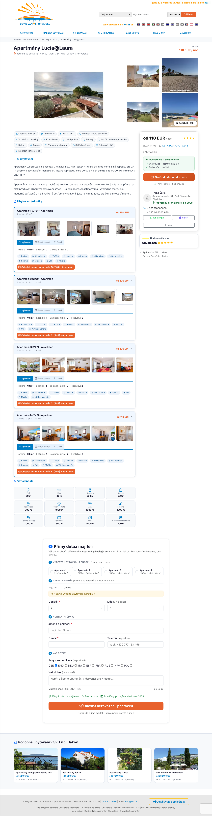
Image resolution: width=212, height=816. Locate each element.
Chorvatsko (26, 32)
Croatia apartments (150, 808)
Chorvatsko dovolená (90, 808)
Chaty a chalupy (167, 808)
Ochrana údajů (109, 801)
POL (127, 665)
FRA (98, 665)
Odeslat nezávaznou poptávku (108, 706)
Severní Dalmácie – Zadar (26, 39)
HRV (117, 665)
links (94, 811)
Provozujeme (43, 808)
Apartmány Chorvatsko (107, 811)
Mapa (170, 225)
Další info (185, 32)
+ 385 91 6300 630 (158, 212)
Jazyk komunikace (67, 660)
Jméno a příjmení (60, 623)
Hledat (189, 14)
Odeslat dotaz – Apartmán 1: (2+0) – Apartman (47, 267)
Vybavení (26, 242)
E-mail (54, 638)
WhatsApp (158, 217)
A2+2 (170, 145)
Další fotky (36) (186, 123)
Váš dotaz (62, 672)
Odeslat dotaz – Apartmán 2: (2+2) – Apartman (47, 335)
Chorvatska (107, 808)
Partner (88, 811)
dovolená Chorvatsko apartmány (64, 808)
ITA (80, 665)
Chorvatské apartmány (130, 811)
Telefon (119, 638)
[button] (168, 241)
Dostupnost (44, 242)
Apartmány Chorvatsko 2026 (127, 808)
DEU (71, 665)
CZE (52, 665)
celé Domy (159, 32)
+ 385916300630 (157, 208)
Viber (184, 217)
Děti (116, 601)
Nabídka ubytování (53, 32)
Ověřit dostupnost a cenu (171, 177)
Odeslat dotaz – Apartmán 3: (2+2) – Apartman (47, 403)
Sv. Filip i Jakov (49, 39)
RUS (108, 665)
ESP (89, 665)
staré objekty (77, 811)
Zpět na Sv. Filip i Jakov (155, 252)
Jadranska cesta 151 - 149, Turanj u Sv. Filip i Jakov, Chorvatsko (52, 53)
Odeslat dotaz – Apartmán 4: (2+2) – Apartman (47, 471)
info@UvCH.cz (132, 801)
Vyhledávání (79, 32)
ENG (61, 665)
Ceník (59, 242)
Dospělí (54, 601)
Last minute (132, 32)
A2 (163, 145)
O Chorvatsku (106, 32)
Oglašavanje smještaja (170, 801)
